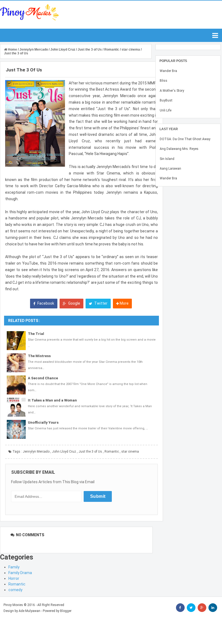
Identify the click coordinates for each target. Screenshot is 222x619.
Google (73, 303)
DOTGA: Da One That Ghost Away (185, 139)
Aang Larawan (170, 168)
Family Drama (20, 573)
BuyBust (166, 100)
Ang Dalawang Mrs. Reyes (179, 149)
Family (13, 567)
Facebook (45, 303)
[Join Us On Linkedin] (212, 607)
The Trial (36, 334)
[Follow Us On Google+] (202, 607)
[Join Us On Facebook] (180, 607)
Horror (13, 578)
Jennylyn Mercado (36, 451)
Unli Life (165, 110)
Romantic (112, 451)
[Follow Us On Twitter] (191, 607)
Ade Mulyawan (29, 611)
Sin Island (167, 159)
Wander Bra (168, 71)
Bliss (163, 81)
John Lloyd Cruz (64, 451)
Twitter (100, 303)
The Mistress (39, 356)
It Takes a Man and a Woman (52, 400)
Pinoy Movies (13, 605)
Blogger (65, 611)
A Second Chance (43, 378)
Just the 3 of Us (90, 451)
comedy (15, 590)
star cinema (130, 451)
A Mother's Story (172, 91)
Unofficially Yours (43, 422)
